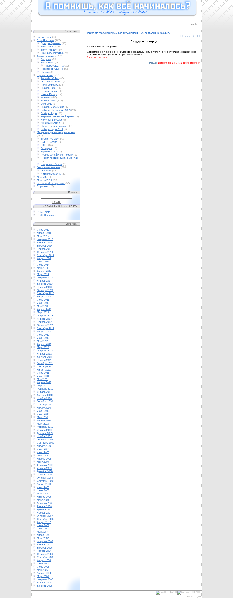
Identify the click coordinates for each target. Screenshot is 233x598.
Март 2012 (43, 347)
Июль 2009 (43, 449)
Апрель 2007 (44, 535)
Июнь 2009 (43, 452)
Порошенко (43, 186)
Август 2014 (44, 258)
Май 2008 (42, 493)
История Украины (51, 173)
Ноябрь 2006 (44, 550)
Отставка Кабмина (51, 81)
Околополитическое (48, 167)
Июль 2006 (43, 563)
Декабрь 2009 (45, 433)
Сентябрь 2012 (45, 328)
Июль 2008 (43, 487)
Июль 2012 (43, 334)
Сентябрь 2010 (45, 404)
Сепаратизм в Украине (54, 126)
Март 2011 (43, 385)
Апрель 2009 (44, 458)
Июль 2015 (43, 229)
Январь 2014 (44, 280)
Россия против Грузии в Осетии (59, 157)
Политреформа (49, 84)
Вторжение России (51, 164)
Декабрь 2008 (45, 471)
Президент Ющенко (52, 68)
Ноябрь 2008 (44, 474)
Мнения (41, 176)
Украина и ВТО (49, 151)
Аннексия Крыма (50, 122)
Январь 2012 (44, 353)
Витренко (46, 59)
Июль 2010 (43, 411)
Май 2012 (42, 341)
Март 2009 (43, 461)
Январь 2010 (44, 430)
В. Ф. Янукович (45, 40)
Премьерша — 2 (54, 65)
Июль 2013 (43, 299)
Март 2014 (43, 274)
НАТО (44, 145)
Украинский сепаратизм (51, 183)
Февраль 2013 (45, 315)
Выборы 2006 (48, 87)
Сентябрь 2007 (45, 519)
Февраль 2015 (45, 239)
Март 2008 (43, 500)
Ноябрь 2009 (44, 436)
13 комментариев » (190, 63)
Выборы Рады (49, 113)
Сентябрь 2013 (45, 293)
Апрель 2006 (44, 573)
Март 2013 (43, 312)
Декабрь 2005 (45, 585)
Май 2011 (42, 379)
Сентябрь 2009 (45, 442)
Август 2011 (44, 369)
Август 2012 (44, 331)
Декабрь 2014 (45, 245)
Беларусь (46, 148)
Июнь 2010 (43, 414)
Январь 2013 (44, 318)
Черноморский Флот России (57, 154)
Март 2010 (43, 423)
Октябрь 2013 (45, 290)
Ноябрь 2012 (44, 322)
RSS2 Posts (43, 211)
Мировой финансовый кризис (58, 116)
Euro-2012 (46, 103)
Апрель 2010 (44, 420)
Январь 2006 (44, 582)
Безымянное (44, 37)
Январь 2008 (44, 506)
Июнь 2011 (43, 376)
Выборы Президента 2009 (56, 110)
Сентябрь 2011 (45, 366)
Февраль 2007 (45, 541)
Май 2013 (42, 306)
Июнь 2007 (43, 528)
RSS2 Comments (46, 215)
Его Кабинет (48, 46)
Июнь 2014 (43, 264)
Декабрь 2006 (45, 547)
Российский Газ (50, 78)
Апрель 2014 (44, 271)
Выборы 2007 (48, 100)
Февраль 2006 (45, 579)
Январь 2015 (44, 242)
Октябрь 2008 (45, 477)
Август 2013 (44, 296)
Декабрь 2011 (44, 357)
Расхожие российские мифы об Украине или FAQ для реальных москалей (128, 33)
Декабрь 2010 (45, 395)
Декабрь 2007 (45, 509)
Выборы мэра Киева (52, 107)
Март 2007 (43, 538)
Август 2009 (44, 446)
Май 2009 (42, 455)
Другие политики (46, 56)
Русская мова (49, 91)
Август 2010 (44, 407)
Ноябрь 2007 (44, 512)
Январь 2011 (44, 391)
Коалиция (46, 97)
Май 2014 (42, 268)
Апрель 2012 (44, 344)
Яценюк (45, 72)
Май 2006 (42, 569)
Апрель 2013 (44, 309)
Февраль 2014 (45, 277)
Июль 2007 (43, 525)
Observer (46, 170)
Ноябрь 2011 (44, 360)
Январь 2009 (44, 468)
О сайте (194, 24)
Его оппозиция (49, 49)
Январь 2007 (44, 544)
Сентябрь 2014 (45, 255)
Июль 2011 (43, 372)
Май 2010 (42, 417)
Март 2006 (43, 576)
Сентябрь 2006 (45, 557)
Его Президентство (52, 53)
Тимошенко (47, 62)
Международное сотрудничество (56, 132)
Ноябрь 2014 (44, 248)
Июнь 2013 (43, 302)
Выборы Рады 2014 (52, 129)
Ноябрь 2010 (44, 398)
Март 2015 (43, 236)
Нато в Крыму (49, 94)
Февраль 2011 (45, 388)
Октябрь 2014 (45, 252)
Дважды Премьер (51, 43)
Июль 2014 (43, 261)
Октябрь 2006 (45, 554)
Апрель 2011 (44, 382)
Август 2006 (44, 560)
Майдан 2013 (44, 180)
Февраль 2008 (45, 503)
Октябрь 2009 (45, 439)
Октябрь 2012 (45, 325)
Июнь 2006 (43, 566)
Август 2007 (44, 522)
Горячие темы (45, 75)
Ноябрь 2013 (44, 287)
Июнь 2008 (43, 490)
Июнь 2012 (43, 337)
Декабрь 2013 (45, 283)
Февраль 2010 (45, 426)
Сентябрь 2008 (45, 480)
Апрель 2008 (44, 496)
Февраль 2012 (45, 350)
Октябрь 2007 (45, 515)
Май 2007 (42, 531)
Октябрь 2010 (45, 401)
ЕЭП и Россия (49, 142)
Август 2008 (44, 484)
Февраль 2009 (45, 465)
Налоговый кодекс (51, 119)
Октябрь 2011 (45, 363)
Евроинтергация (50, 138)
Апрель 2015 (44, 233)
